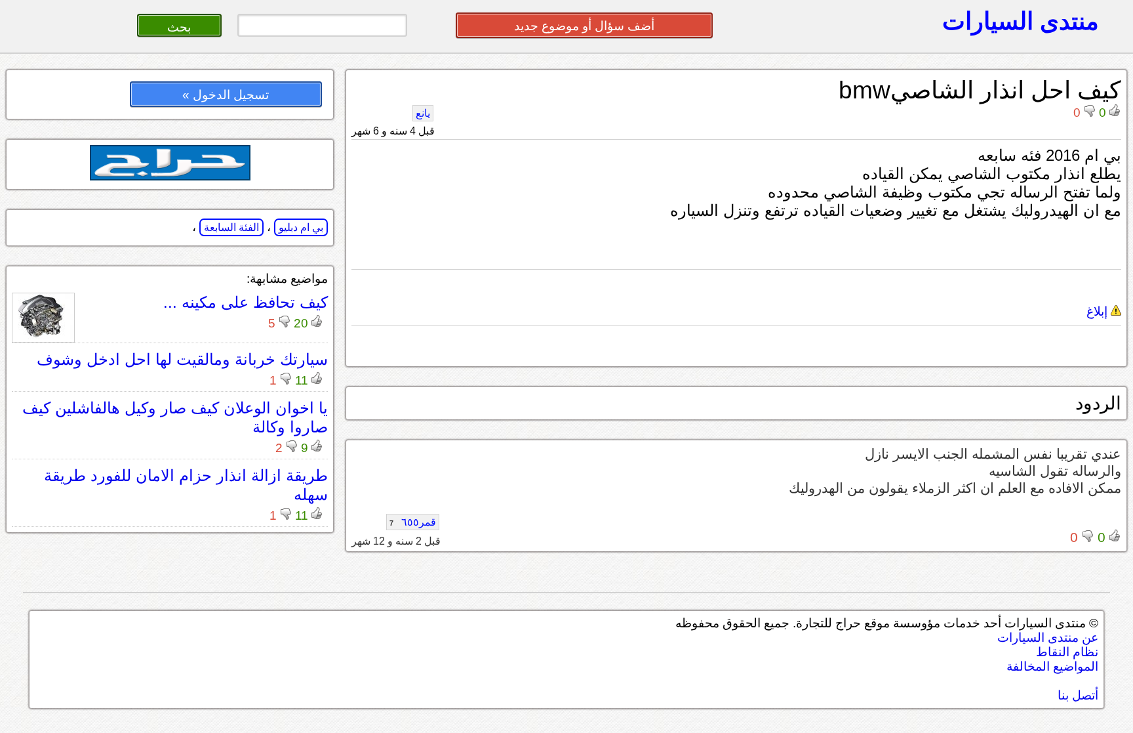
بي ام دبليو (301, 227)
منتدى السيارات (1020, 21)
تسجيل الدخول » (225, 95)
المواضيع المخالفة (1052, 666)
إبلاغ (1098, 311)
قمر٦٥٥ (412, 522)
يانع (423, 113)
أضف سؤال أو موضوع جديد (584, 26)
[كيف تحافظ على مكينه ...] (43, 335)
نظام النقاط (1067, 652)
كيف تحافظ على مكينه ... (245, 302)
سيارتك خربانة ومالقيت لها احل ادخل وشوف (182, 359)
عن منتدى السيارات (1047, 637)
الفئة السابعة (231, 227)
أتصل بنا (1078, 695)
